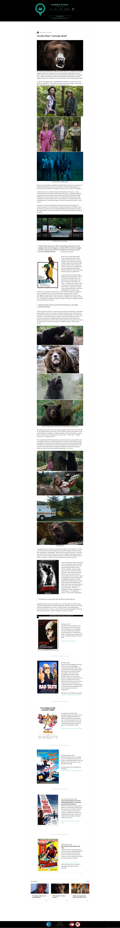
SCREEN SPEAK (59, 5)
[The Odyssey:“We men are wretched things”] (40, 889)
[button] (87, 23)
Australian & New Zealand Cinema (44, 23)
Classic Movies (55, 23)
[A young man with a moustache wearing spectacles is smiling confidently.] (60, 889)
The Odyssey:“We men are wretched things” (39, 896)
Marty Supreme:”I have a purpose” (58, 896)
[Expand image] (60, 101)
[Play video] (60, 227)
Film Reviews (33, 23)
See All (88, 881)
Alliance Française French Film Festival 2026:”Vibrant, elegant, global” (80, 896)
